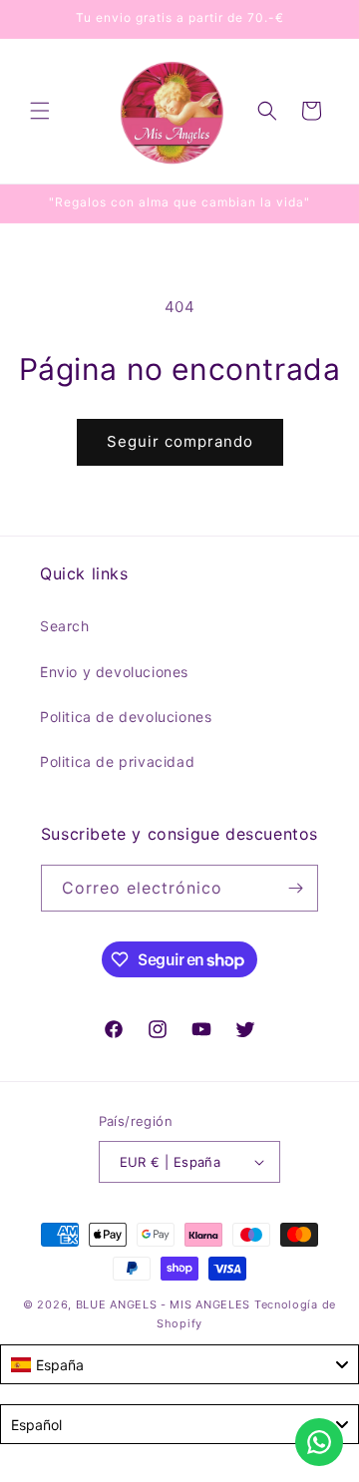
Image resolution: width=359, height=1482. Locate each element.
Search (65, 625)
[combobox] (179, 1364)
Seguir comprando (180, 441)
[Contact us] (319, 1442)
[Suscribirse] (295, 888)
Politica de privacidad (117, 761)
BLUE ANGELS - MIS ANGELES (163, 1304)
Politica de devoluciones (125, 716)
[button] (40, 111)
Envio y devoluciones (114, 671)
